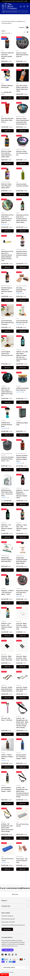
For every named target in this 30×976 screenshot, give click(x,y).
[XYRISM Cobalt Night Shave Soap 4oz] (22, 378)
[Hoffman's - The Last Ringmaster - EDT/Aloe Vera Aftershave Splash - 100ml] (22, 480)
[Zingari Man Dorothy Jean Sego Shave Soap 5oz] (22, 580)
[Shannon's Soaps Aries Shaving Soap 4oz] (22, 141)
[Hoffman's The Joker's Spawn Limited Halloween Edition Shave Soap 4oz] (7, 378)
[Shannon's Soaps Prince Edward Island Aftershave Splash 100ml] (7, 141)
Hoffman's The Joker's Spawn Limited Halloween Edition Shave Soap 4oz (7, 391)
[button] (24, 6)
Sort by (3, 31)
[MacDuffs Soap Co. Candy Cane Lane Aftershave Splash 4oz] (22, 241)
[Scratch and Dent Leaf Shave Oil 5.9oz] (22, 174)
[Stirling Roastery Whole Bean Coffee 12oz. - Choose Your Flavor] (7, 480)
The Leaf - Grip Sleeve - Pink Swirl (6, 719)
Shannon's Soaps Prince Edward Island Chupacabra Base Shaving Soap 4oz (22, 121)
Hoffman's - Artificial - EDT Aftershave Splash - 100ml (7, 592)
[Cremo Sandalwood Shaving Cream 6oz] (22, 310)
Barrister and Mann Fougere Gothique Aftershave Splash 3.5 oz (22, 458)
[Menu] (27, 6)
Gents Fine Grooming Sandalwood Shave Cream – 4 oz (7, 459)
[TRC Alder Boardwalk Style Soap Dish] (22, 277)
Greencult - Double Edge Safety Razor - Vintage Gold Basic (7, 689)
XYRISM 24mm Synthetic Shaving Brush (6, 424)
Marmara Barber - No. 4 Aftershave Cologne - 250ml (6, 789)
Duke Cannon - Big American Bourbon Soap (21, 860)
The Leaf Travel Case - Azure (7, 859)
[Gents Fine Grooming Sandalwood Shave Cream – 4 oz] (7, 445)
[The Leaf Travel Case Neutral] (22, 814)
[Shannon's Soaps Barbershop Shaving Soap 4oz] (22, 42)
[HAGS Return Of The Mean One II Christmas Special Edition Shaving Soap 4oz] (7, 205)
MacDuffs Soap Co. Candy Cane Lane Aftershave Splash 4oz (21, 254)
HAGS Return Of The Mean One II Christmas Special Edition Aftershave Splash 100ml (22, 218)
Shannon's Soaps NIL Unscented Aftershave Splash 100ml (7, 55)
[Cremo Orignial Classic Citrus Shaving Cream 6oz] (7, 341)
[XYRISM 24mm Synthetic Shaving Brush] (7, 412)
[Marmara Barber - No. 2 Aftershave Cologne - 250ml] (22, 744)
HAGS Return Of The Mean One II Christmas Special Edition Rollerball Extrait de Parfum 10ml (7, 256)
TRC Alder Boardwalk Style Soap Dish (21, 289)
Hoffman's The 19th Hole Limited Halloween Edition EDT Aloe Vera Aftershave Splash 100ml (22, 356)
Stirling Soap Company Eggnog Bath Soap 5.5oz (6, 559)
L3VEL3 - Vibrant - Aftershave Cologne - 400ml (7, 756)
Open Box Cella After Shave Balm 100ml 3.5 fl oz (7, 120)
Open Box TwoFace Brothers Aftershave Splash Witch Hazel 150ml (22, 88)
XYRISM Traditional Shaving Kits (7, 86)
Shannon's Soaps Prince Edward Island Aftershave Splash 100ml (6, 153)
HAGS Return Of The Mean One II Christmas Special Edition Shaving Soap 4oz (7, 218)
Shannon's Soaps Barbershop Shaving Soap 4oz (22, 54)
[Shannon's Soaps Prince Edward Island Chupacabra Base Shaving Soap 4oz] (22, 108)
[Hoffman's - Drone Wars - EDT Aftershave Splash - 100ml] (22, 514)
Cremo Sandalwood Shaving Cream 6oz (22, 321)
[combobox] (15, 11)
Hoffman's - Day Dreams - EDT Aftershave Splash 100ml (6, 626)
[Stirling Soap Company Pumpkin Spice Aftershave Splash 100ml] (22, 547)
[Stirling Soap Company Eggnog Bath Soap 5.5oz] (7, 547)
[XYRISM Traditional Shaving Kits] (7, 75)
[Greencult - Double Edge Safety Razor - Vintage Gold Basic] (7, 677)
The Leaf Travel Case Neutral (22, 825)
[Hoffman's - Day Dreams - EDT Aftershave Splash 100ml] (7, 613)
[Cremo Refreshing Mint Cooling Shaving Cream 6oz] (7, 310)
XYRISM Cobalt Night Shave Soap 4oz (22, 389)
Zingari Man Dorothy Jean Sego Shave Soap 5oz (22, 592)
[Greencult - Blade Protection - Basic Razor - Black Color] (7, 646)
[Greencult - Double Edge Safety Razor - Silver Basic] (22, 677)
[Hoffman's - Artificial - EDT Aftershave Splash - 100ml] (7, 580)
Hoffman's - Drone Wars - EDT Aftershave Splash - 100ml (22, 527)
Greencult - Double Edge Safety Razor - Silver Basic (22, 689)
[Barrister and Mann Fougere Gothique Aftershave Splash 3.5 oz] (22, 445)
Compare (21, 27)
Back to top (15, 894)
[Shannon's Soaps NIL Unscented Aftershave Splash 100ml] (7, 42)
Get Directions (7, 929)
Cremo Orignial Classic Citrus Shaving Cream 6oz (7, 353)
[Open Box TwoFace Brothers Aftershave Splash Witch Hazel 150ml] (22, 75)
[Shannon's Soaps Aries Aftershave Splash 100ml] (7, 174)
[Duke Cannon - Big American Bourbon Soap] (22, 848)
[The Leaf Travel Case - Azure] (7, 848)
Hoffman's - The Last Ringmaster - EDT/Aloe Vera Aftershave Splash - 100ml (22, 493)
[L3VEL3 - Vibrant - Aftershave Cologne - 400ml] (7, 744)
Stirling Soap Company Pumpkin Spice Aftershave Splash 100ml (21, 560)
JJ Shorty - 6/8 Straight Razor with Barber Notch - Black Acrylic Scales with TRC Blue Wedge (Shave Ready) (22, 723)
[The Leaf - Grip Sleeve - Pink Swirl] (7, 708)
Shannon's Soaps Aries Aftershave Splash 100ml (6, 185)
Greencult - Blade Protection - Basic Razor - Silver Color (21, 658)
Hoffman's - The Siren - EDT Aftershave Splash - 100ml (7, 527)
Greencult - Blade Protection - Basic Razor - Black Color (6, 658)
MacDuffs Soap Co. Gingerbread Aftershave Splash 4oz (6, 290)
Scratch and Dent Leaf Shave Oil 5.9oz (22, 185)
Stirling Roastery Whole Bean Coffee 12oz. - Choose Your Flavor (7, 492)
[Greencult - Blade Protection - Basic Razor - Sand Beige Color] (22, 613)
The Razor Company (9, 972)
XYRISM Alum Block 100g (22, 423)
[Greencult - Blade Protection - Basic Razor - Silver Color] (22, 646)
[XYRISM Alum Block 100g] (22, 412)
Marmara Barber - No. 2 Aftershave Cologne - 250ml (21, 756)
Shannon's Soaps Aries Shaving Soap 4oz (22, 153)
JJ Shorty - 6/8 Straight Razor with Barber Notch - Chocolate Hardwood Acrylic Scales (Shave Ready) (22, 792)
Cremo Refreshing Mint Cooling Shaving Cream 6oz (7, 322)
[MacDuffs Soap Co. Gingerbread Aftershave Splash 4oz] (7, 277)
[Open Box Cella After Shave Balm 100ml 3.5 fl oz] (7, 108)
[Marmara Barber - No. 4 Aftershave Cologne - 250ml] (7, 777)
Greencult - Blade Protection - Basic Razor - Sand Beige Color (21, 626)
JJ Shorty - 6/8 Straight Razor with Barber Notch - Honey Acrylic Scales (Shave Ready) (7, 827)
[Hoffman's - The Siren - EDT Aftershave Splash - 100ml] (7, 514)
